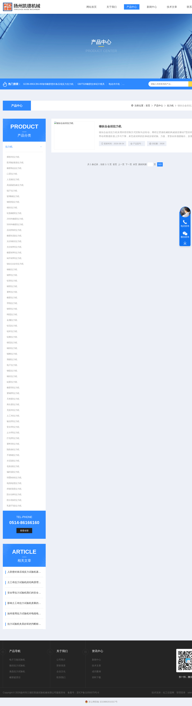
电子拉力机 (12, 365)
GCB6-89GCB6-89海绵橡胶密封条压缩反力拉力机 (48, 84)
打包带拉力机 (13, 438)
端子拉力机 (12, 190)
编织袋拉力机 (13, 472)
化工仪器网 (168, 692)
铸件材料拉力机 (14, 258)
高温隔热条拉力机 (15, 185)
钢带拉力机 (12, 275)
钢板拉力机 (12, 269)
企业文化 (61, 671)
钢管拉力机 (12, 309)
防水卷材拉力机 (14, 500)
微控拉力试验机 (17, 665)
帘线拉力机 (12, 303)
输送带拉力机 (13, 421)
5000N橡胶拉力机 (15, 224)
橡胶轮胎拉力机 (14, 235)
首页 (148, 105)
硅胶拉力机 (12, 382)
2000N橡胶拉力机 (15, 219)
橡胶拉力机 (12, 297)
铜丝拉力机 (12, 207)
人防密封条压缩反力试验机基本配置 (25, 572)
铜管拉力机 (12, 286)
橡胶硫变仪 (15, 677)
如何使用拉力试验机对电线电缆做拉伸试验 (25, 613)
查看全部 (24, 530)
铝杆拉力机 (12, 331)
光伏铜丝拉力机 (14, 241)
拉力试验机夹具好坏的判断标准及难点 (25, 624)
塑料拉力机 (12, 292)
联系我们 (61, 677)
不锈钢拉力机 (13, 455)
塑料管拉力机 (13, 444)
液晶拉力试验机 (17, 671)
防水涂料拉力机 (14, 494)
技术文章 (172, 6)
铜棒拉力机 (12, 354)
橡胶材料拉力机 (14, 252)
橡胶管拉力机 (13, 387)
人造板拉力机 (13, 179)
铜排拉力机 (12, 348)
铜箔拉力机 (12, 342)
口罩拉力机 (12, 174)
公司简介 (61, 659)
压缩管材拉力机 (14, 230)
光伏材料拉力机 (14, 247)
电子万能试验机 (17, 659)
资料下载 (96, 677)
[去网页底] (185, 243)
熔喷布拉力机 (13, 157)
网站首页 (91, 6)
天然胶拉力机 (13, 399)
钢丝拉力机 (12, 376)
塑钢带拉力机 (13, 393)
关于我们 (112, 6)
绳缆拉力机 (12, 314)
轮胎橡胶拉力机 (14, 213)
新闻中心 (152, 6)
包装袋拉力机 (13, 466)
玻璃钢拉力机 (13, 196)
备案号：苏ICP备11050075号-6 (83, 692)
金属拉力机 (12, 320)
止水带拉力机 (13, 432)
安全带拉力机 (13, 427)
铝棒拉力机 (12, 337)
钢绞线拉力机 (13, 202)
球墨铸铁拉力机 (14, 477)
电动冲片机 (114, 84)
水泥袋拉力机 (13, 460)
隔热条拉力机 (13, 449)
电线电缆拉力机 (14, 483)
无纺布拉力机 (13, 410)
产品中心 (132, 6)
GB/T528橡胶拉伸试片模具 (91, 84)
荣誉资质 (61, 665)
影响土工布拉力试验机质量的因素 (25, 603)
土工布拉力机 (13, 415)
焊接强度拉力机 (14, 489)
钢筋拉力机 (12, 370)
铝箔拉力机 (12, 325)
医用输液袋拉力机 (15, 162)
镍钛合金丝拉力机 (15, 264)
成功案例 (96, 671)
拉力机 (170, 105)
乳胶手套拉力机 (14, 505)
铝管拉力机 (12, 280)
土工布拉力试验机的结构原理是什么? (25, 582)
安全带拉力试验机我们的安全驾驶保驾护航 (25, 592)
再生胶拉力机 (13, 404)
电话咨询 (185, 226)
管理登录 (180, 692)
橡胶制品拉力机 (14, 168)
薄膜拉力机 (12, 359)
